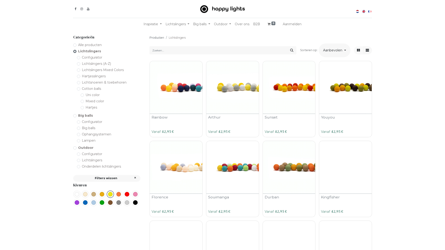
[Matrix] (358, 50)
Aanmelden (292, 24)
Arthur (214, 117)
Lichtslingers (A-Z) (96, 64)
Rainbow (160, 117)
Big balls (85, 115)
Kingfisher (330, 197)
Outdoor (85, 148)
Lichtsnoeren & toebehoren (104, 82)
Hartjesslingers (94, 76)
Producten (156, 37)
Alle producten (90, 45)
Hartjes (91, 107)
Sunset (271, 117)
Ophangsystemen (96, 134)
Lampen (88, 140)
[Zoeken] (291, 50)
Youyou (328, 117)
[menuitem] (242, 24)
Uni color (93, 95)
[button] (334, 50)
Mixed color (95, 101)
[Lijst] (367, 50)
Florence (160, 197)
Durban (272, 197)
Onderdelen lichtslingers (101, 166)
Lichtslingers (89, 51)
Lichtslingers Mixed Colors (103, 70)
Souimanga (218, 197)
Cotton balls (91, 89)
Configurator (92, 57)
